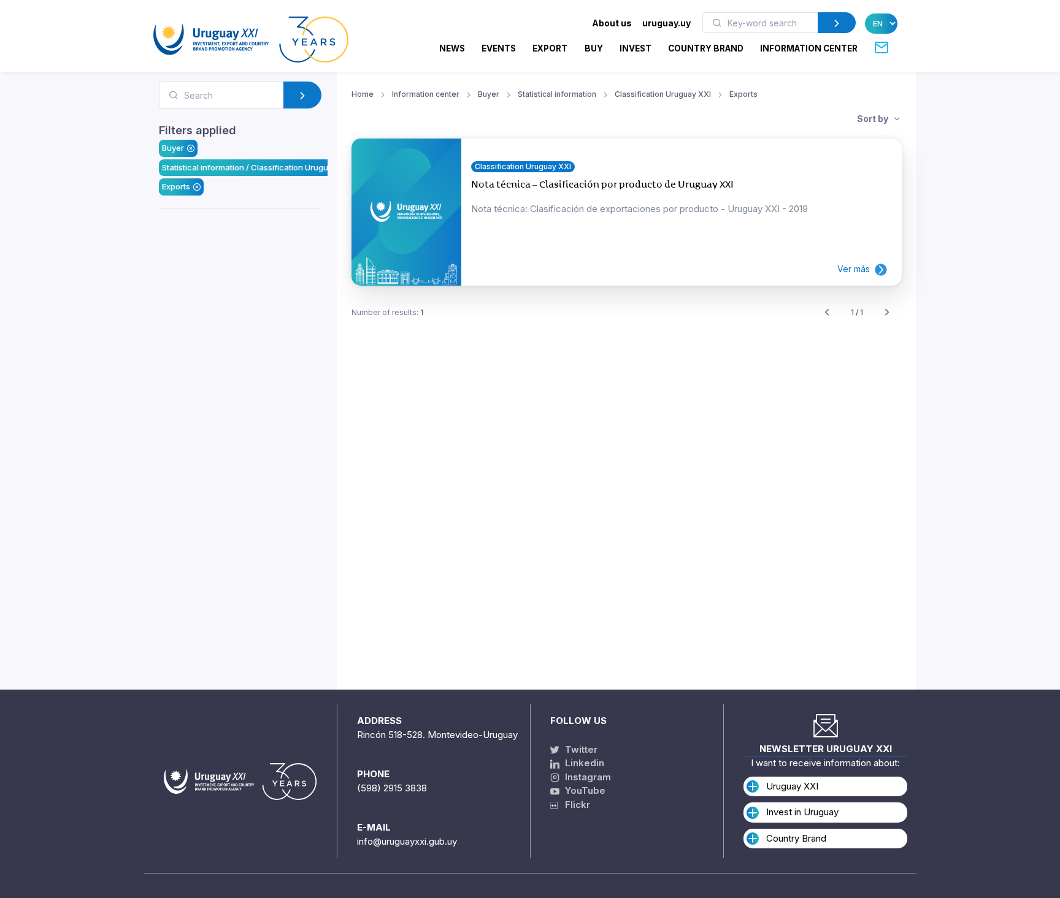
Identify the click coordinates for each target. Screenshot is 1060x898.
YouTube (584, 790)
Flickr (574, 804)
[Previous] (826, 313)
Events (499, 48)
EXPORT (549, 48)
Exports (176, 186)
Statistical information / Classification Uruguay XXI (257, 167)
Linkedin (583, 763)
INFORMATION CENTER (809, 48)
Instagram (587, 777)
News (452, 48)
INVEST (635, 48)
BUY (594, 48)
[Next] (887, 313)
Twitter (580, 749)
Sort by (873, 118)
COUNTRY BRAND (705, 48)
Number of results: (387, 312)
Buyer (173, 148)
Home (362, 94)
